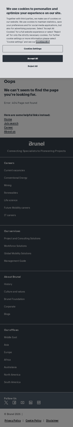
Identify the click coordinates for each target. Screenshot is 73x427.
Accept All (33, 58)
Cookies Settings (32, 48)
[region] (36, 39)
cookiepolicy (42, 42)
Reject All (32, 66)
